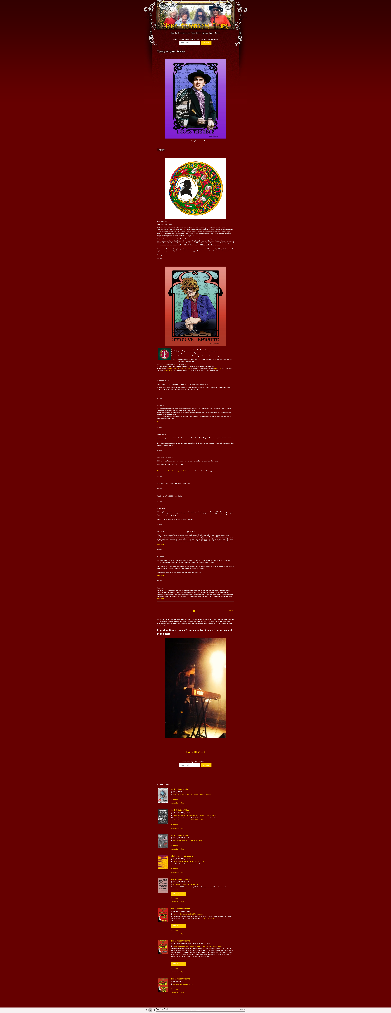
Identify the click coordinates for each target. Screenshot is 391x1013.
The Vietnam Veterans (180, 879)
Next (230, 611)
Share (175, 799)
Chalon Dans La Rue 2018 (182, 856)
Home (172, 33)
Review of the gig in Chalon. (165, 458)
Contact (217, 33)
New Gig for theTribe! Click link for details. (169, 496)
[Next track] (154, 1010)
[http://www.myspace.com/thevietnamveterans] (189, 752)
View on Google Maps (177, 803)
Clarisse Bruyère (168, 370)
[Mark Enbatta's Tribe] (163, 802)
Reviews (198, 33)
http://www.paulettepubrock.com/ (180, 889)
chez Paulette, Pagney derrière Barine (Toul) (186, 884)
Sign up (206, 43)
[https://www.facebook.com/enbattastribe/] (186, 752)
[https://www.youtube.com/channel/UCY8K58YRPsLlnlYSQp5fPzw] (195, 752)
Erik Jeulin (187, 368)
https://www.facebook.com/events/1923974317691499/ (187, 820)
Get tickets (178, 894)
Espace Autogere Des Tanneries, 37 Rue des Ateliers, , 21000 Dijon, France (195, 815)
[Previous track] (146, 1010)
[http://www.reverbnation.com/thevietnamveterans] (205, 752)
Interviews (205, 33)
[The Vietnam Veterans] (163, 892)
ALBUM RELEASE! (163, 381)
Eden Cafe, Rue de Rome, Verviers (183, 984)
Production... (161, 405)
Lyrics (188, 33)
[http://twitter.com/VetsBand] (199, 752)
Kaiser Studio (161, 588)
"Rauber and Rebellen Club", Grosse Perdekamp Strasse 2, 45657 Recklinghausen (197, 946)
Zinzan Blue (217, 368)
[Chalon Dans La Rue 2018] (163, 869)
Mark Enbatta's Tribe (180, 789)
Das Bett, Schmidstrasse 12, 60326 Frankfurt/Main (188, 914)
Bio (176, 33)
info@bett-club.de (209, 918)
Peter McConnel (171, 368)
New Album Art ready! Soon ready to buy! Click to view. (173, 483)
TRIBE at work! (161, 508)
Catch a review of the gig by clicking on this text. (171, 471)
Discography (182, 33)
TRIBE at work (161, 434)
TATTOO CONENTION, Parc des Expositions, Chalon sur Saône (192, 794)
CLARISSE (160, 557)
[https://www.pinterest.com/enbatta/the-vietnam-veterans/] (192, 752)
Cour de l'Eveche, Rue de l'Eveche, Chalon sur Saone (188, 861)
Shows (193, 33)
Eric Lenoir (180, 368)
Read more (160, 422)
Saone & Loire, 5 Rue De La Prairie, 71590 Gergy (187, 840)
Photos (211, 33)
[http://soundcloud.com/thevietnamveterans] (202, 752)
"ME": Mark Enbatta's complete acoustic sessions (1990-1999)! (176, 532)
